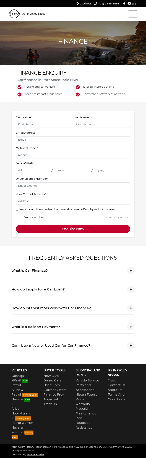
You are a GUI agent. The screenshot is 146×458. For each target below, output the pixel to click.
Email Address (26, 132)
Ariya (15, 409)
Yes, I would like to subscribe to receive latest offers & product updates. (67, 209)
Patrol (16, 385)
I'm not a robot (34, 217)
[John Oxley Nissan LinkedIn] (134, 3)
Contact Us (116, 385)
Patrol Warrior (22, 423)
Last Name (82, 117)
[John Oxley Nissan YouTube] (129, 3)
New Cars (51, 376)
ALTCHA (124, 217)
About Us (115, 390)
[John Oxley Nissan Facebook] (124, 3)
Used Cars (52, 385)
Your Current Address (31, 194)
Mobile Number (27, 148)
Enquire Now (73, 229)
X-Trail (16, 381)
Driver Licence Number (32, 178)
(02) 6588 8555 (109, 3)
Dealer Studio (35, 454)
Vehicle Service (87, 381)
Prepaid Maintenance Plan (86, 413)
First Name (24, 117)
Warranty (83, 404)
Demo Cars (52, 381)
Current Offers (55, 390)
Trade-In (50, 404)
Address (86, 3)
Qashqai (18, 376)
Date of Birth (25, 163)
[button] (132, 13)
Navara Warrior (17, 430)
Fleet (112, 381)
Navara (17, 399)
